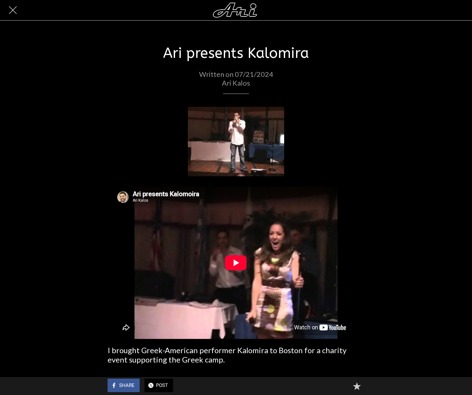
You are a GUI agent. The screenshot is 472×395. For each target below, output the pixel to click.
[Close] (13, 10)
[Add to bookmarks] (356, 386)
